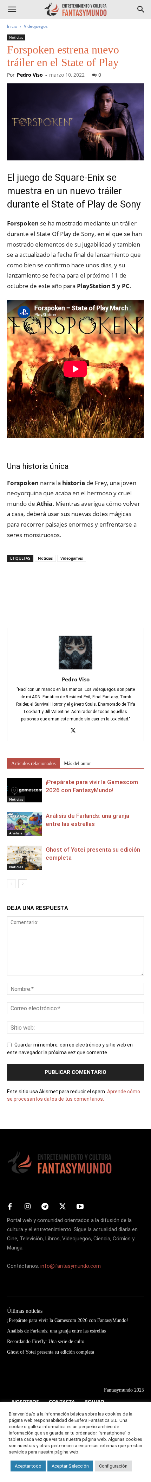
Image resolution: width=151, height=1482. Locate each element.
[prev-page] (11, 883)
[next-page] (22, 883)
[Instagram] (27, 1207)
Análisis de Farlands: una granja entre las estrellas (56, 1331)
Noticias (16, 37)
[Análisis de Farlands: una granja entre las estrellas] (24, 824)
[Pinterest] (46, 598)
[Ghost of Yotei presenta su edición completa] (24, 858)
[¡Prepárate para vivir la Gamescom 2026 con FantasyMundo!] (24, 790)
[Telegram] (79, 598)
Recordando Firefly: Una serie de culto (45, 1341)
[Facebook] (14, 598)
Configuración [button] (113, 1466)
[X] (30, 598)
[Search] (141, 9)
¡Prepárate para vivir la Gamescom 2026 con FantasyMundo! (67, 1320)
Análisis (15, 833)
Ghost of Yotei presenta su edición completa (50, 1352)
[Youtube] (80, 1207)
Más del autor (77, 763)
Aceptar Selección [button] (70, 1466)
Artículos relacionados (33, 763)
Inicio (12, 26)
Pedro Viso (30, 74)
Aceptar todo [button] (28, 1466)
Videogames (71, 558)
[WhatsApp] (62, 598)
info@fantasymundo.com (70, 1266)
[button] (12, 9)
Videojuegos (36, 26)
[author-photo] (75, 669)
